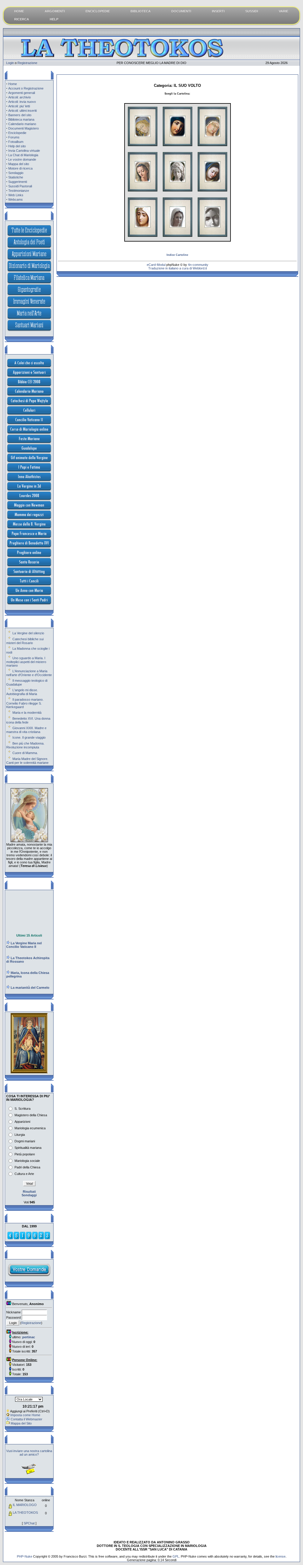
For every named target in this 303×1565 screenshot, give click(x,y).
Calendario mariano (22, 124)
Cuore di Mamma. (25, 753)
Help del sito (17, 146)
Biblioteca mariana (21, 119)
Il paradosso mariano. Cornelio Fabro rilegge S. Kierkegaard (24, 703)
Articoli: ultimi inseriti (22, 110)
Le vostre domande (22, 159)
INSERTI (218, 11)
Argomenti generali (21, 93)
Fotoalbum (15, 141)
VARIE (283, 11)
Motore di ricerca (20, 168)
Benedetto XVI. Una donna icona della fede (28, 720)
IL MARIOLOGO (25, 1505)
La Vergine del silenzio (28, 633)
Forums (14, 137)
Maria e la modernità (26, 712)
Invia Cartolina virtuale (24, 150)
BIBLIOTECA (140, 11)
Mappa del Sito (21, 1423)
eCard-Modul (156, 264)
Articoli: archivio (19, 97)
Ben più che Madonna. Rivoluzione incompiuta (25, 745)
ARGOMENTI (55, 11)
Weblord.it (200, 268)
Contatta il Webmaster (26, 1419)
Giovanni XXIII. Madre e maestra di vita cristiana (26, 730)
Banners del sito (19, 115)
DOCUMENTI (181, 11)
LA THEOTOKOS (25, 1512)
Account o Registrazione (25, 88)
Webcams (15, 199)
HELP (54, 19)
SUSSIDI (251, 11)
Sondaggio (15, 173)
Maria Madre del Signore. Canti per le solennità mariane (27, 760)
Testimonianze (18, 190)
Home (12, 84)
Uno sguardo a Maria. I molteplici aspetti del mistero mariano (26, 661)
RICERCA (21, 19)
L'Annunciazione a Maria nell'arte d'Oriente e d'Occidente (29, 673)
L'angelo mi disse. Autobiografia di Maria (22, 692)
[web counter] (28, 1238)
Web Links (15, 195)
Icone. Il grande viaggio (29, 737)
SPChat (29, 1523)
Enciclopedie (17, 133)
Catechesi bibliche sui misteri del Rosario (24, 641)
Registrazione (27, 63)
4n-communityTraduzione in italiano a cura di (178, 266)
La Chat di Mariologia (23, 155)
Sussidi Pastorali (20, 186)
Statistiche (15, 177)
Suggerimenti (17, 181)
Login (10, 63)
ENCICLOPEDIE (98, 11)
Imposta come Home (25, 1415)
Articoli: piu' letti (19, 106)
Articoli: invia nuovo (22, 101)
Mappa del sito (18, 164)
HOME (19, 11)
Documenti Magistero (23, 128)
